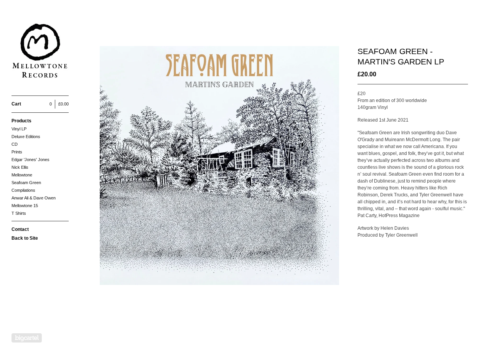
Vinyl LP (19, 129)
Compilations (23, 190)
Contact (20, 229)
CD (15, 144)
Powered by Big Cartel (27, 337)
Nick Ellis (20, 167)
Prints (17, 152)
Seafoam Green (26, 182)
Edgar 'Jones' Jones (30, 159)
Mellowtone (22, 175)
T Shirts (19, 213)
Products (21, 120)
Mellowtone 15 (25, 205)
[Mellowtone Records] (40, 52)
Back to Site (25, 238)
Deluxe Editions (26, 136)
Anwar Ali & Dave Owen (34, 198)
